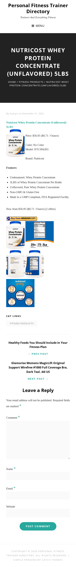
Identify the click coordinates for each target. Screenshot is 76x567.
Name (11, 469)
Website (10, 506)
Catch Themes (52, 559)
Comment (13, 417)
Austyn (14, 113)
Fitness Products (31, 81)
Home (12, 81)
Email (11, 488)
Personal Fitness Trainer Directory (38, 8)
